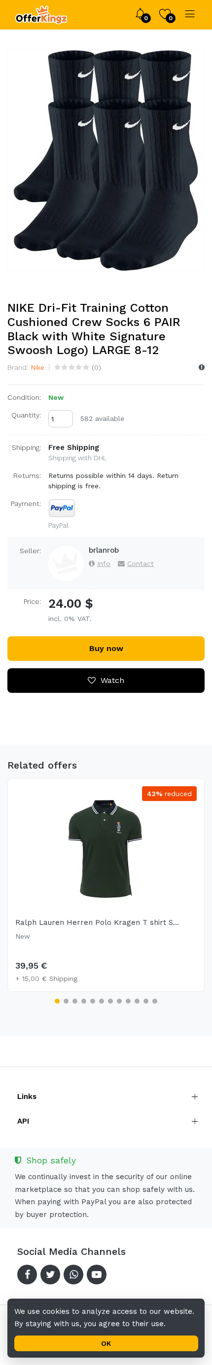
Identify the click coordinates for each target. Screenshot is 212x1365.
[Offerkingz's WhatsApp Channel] (73, 1274)
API (23, 1121)
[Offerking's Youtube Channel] (96, 1274)
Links (26, 1096)
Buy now (106, 648)
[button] (57, 1001)
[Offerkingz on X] (50, 1274)
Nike (37, 367)
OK (106, 1343)
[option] (106, 160)
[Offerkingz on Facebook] (27, 1274)
